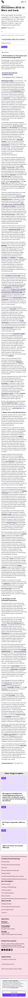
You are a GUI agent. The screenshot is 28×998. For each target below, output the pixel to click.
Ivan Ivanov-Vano (14, 181)
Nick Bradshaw (7, 39)
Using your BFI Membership (8, 887)
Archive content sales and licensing (10, 864)
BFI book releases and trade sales (10, 870)
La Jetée (21, 257)
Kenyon (15, 522)
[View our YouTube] (12, 950)
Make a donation (5, 896)
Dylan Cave (15, 39)
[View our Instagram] (7, 950)
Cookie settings (14, 992)
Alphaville (13, 257)
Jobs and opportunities (7, 909)
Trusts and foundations (7, 893)
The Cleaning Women (16, 91)
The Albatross (7, 287)
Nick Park (4, 624)
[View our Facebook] (4, 950)
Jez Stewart (21, 39)
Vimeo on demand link (20, 651)
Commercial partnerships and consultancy (12, 876)
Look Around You (17, 408)
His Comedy (8, 285)
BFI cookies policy (14, 987)
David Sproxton (17, 623)
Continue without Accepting (21, 980)
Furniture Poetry (15, 289)
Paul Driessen (8, 684)
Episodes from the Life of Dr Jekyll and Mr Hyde (13, 289)
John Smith (13, 308)
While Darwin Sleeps (17, 292)
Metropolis (4, 257)
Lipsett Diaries (15, 666)
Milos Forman (9, 204)
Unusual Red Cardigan (19, 333)
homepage (4, 383)
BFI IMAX (4, 931)
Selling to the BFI (5, 873)
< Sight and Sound (5, 5)
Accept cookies (14, 995)
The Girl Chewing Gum (7, 327)
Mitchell (9, 522)
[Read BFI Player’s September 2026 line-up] (14, 816)
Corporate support (6, 890)
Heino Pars (13, 174)
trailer (10, 514)
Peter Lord (10, 623)
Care (6, 461)
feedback (10, 355)
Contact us (4, 912)
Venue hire (4, 867)
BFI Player (4, 921)
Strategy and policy (6, 904)
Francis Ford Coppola (9, 206)
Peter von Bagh (20, 196)
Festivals (4, 47)
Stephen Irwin (7, 734)
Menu (22, 2)
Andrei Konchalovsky (19, 204)
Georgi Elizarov (5, 144)
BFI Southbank (5, 926)
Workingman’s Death (7, 393)
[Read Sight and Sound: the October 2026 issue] (14, 839)
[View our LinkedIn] (9, 950)
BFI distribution (5, 861)
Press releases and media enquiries (10, 906)
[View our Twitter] (2, 950)
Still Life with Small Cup (18, 285)
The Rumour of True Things (12, 275)
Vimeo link (11, 461)
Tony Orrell (7, 97)
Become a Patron (5, 884)
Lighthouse (7, 583)
